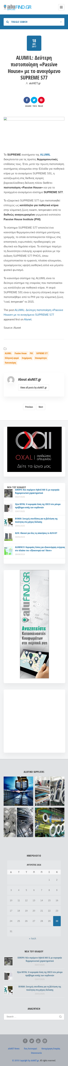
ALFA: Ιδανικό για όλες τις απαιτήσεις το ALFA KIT (36, 533)
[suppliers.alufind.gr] (18, 7)
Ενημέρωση (27, 358)
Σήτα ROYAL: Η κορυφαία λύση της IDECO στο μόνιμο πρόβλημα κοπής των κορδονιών (38, 506)
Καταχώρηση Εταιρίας (51, 1048)
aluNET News (13, 1048)
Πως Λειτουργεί (30, 1048)
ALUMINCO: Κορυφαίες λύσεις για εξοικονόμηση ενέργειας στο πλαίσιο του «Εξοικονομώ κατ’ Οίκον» (40, 549)
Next (41, 407)
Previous (29, 407)
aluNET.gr (35, 83)
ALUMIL (45, 154)
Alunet (27, 319)
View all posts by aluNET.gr (33, 387)
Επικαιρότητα (41, 358)
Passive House (21, 353)
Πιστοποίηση (10, 362)
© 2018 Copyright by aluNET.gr (25, 1060)
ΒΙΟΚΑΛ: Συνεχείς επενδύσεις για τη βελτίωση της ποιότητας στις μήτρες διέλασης (36, 520)
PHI (31, 353)
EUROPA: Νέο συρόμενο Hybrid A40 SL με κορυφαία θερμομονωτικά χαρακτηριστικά (37, 491)
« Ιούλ (32, 938)
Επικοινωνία (36, 1052)
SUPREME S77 (42, 353)
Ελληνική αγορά (12, 358)
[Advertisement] (34, 723)
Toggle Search (19, 21)
